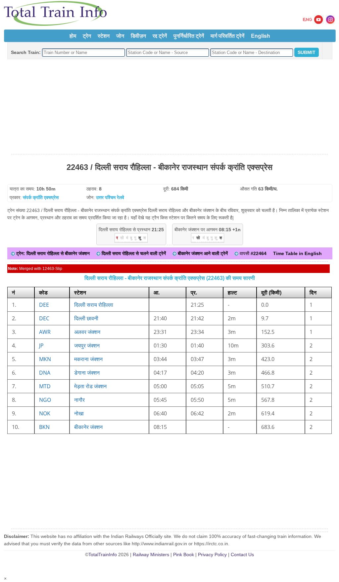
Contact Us (242, 554)
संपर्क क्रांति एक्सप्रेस (41, 197)
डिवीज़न (138, 35)
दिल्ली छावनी (86, 318)
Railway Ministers (151, 554)
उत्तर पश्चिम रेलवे (110, 197)
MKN (45, 359)
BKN (44, 427)
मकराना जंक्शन (88, 359)
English (260, 35)
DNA (44, 372)
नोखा (79, 413)
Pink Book (183, 554)
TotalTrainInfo (102, 554)
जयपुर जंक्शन (87, 345)
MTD (45, 386)
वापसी (252, 253)
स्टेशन (104, 35)
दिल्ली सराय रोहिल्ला (93, 304)
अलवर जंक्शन (87, 332)
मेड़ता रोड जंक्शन (90, 386)
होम (73, 35)
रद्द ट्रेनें (160, 35)
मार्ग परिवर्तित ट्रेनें (227, 35)
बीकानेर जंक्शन (88, 427)
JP (41, 345)
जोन (120, 35)
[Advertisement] (169, 107)
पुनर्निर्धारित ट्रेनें (188, 35)
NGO (45, 399)
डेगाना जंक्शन (87, 372)
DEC (44, 318)
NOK (44, 413)
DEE (44, 304)
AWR (45, 332)
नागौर (79, 399)
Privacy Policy (212, 554)
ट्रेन (87, 35)
